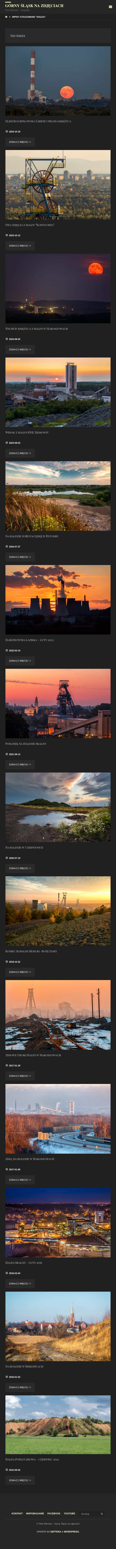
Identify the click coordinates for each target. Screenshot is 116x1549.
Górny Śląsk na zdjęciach (34, 5)
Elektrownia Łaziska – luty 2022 (29, 640)
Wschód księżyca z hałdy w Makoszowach (36, 328)
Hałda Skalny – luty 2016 (23, 1262)
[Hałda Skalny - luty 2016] (57, 1222)
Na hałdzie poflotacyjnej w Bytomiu (31, 536)
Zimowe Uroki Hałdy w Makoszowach (33, 1055)
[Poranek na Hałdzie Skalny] (57, 703)
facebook (53, 1513)
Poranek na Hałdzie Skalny (25, 744)
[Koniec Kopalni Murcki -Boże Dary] (57, 911)
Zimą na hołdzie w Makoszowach (29, 1159)
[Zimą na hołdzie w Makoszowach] (57, 1119)
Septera (55, 1532)
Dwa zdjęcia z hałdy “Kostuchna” (29, 225)
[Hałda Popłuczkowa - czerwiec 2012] (57, 1424)
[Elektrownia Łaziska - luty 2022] (57, 600)
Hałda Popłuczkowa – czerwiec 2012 (32, 1459)
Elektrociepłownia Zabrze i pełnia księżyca (38, 121)
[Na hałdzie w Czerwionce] (57, 807)
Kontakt (17, 1513)
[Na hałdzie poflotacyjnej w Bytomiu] (57, 496)
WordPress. (71, 1532)
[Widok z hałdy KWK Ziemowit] (57, 392)
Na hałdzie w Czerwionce (24, 847)
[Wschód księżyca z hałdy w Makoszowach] (57, 288)
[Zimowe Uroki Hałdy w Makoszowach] (57, 1015)
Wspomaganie (35, 1513)
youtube (69, 1513)
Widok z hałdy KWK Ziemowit (27, 432)
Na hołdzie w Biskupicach (24, 1366)
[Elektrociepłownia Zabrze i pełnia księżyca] (57, 81)
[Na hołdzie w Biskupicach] (57, 1326)
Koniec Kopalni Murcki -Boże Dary (31, 951)
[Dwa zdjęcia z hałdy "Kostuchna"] (57, 185)
